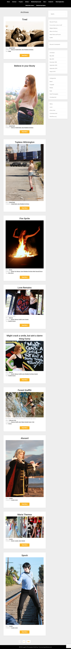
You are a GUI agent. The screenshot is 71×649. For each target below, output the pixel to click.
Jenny (22, 49)
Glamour (13, 49)
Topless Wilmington (24, 142)
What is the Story (53, 31)
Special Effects (39, 271)
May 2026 (52, 55)
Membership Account (36, 1)
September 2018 (53, 68)
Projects (21, 1)
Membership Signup (40, 5)
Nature (23, 422)
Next (29, 641)
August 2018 (52, 71)
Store (44, 1)
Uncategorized (53, 97)
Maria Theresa (24, 514)
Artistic (10, 269)
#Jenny (14, 321)
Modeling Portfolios (28, 49)
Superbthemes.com (47, 647)
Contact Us (50, 1)
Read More (24, 55)
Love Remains (25, 287)
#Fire (9, 273)
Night (34, 271)
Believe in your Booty (24, 65)
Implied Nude (12, 48)
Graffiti (20, 319)
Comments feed (53, 113)
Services (14, 1)
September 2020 (53, 65)
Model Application (60, 1)
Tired (24, 19)
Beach (51, 81)
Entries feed (52, 110)
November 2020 (53, 62)
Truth (33, 422)
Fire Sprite (25, 218)
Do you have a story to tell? (56, 25)
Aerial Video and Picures (55, 34)
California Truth (12, 420)
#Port (12, 273)
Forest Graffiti (24, 390)
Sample (26, 319)
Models (51, 87)
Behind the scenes (30, 5)
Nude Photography (54, 94)
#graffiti (10, 321)
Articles (27, 1)
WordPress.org (53, 116)
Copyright (52, 84)
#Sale (9, 51)
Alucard (24, 438)
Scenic (30, 422)
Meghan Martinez (53, 28)
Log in (51, 107)
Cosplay (11, 498)
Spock (25, 555)
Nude (51, 91)
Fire (15, 271)
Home (8, 1)
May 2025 (52, 59)
